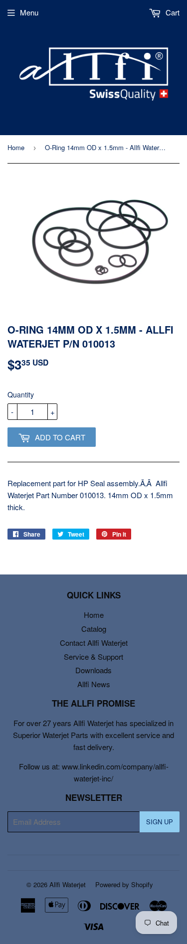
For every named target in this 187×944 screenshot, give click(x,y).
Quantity (20, 394)
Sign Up (159, 821)
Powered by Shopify (124, 884)
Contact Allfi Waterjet (94, 642)
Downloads (93, 670)
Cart (172, 12)
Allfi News (93, 684)
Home (15, 147)
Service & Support (93, 656)
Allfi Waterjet (67, 884)
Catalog (93, 628)
